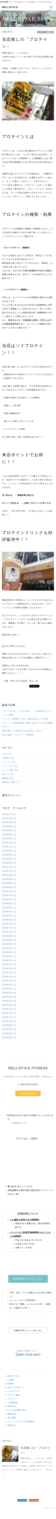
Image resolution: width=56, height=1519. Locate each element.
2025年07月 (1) (9, 826)
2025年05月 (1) (9, 830)
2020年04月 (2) (9, 997)
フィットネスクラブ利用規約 (21, 1421)
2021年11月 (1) (9, 928)
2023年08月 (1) (9, 879)
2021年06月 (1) (9, 948)
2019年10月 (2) (9, 1021)
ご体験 (10, 1380)
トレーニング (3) (9, 766)
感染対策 (11, 1414)
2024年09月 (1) (9, 851)
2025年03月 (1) (9, 839)
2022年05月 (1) (9, 903)
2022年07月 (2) (9, 899)
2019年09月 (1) (9, 1025)
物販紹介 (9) (7, 778)
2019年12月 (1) (9, 1013)
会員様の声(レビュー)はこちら (28, 1330)
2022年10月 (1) (9, 895)
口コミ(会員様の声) (16, 1410)
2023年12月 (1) (9, 871)
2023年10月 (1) (9, 875)
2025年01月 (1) (9, 843)
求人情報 (11, 1418)
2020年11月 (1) (9, 977)
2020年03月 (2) (9, 1001)
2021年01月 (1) (9, 968)
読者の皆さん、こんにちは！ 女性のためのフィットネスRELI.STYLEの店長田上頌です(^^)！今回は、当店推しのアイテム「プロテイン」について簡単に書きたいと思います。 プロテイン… (27, 1465)
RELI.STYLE (10, 7)
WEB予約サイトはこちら (28, 1279)
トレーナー (12, 1399)
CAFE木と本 (47, 1190)
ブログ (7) (6, 754)
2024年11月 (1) (9, 847)
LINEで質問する (28, 1093)
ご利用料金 (12, 1402)
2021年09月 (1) (9, 936)
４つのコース (13, 1391)
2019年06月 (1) (9, 1033)
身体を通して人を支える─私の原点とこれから (22, 731)
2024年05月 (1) (9, 859)
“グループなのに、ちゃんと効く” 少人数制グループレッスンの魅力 (27, 713)
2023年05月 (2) (9, 883)
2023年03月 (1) (9, 887)
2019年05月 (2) (9, 1037)
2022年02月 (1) (9, 916)
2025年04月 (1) (9, 835)
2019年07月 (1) (9, 1029)
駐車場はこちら (20, 1123)
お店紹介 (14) (8, 758)
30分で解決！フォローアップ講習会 (18, 735)
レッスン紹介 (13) (10, 770)
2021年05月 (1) (9, 952)
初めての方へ (13, 1376)
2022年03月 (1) (9, 912)
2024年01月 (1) (9, 867)
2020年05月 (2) (9, 993)
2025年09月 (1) (9, 822)
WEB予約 (11, 1406)
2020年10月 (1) (9, 981)
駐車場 (10, 1383)
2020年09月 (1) (9, 985)
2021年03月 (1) (9, 960)
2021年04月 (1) (9, 956)
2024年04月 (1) (9, 863)
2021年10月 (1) (9, 932)
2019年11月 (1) (9, 1017)
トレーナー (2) (8, 762)
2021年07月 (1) (9, 944)
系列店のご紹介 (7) (10, 782)
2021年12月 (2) (9, 924)
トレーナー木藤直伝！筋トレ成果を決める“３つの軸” (25, 719)
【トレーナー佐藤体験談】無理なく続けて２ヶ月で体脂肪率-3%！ (27, 725)
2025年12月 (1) (9, 818)
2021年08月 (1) (9, 940)
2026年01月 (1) (9, 814)
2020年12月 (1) (9, 972)
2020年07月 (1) (9, 989)
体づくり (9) (7, 774)
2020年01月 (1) (9, 1009)
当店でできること (15, 1387)
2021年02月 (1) (9, 964)
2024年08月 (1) (9, 855)
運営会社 (11, 1425)
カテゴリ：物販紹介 (45, 32)
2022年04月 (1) (9, 908)
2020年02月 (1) (9, 1005)
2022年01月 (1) (9, 920)
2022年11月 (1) (9, 891)
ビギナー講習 (13, 1395)
